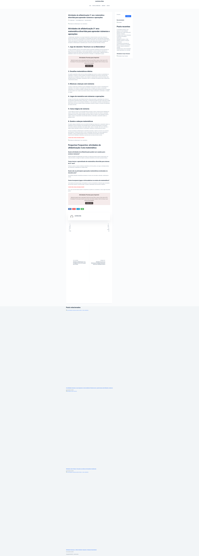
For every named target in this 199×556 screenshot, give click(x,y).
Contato (108, 5)
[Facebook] (70, 209)
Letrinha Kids (99, 1)
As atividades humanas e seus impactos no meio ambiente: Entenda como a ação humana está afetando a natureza (89, 387)
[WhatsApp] (82, 209)
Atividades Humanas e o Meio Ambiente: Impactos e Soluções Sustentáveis (123, 40)
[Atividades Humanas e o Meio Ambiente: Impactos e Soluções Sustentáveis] (99, 510)
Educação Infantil (88, 20)
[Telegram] (78, 209)
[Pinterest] (74, 209)
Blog (90, 5)
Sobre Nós (103, 5)
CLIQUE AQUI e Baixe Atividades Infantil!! (76, 137)
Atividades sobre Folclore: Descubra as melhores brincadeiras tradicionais (124, 36)
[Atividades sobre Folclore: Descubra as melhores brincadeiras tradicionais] (99, 429)
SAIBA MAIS (89, 66)
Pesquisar (118, 14)
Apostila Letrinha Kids (96, 5)
